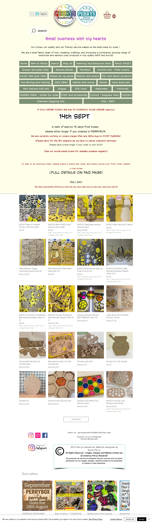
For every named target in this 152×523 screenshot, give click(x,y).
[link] (111, 14)
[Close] (149, 519)
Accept (141, 519)
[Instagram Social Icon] (37, 435)
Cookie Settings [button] (116, 519)
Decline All (130, 519)
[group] (76, 500)
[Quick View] (32, 208)
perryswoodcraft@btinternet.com (94, 432)
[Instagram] (30, 435)
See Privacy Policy (95, 519)
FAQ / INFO (76, 182)
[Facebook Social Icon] (45, 435)
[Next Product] (126, 495)
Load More (76, 419)
